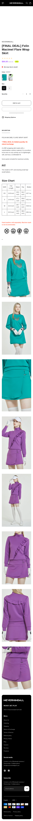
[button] (16, 109)
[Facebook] (9, 771)
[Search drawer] (26, 3)
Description (6, 130)
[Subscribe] (26, 788)
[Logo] (16, 3)
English (6, 800)
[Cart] (30, 3)
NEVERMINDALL (7, 42)
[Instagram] (5, 771)
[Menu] (3, 3)
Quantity (4, 94)
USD (13, 800)
